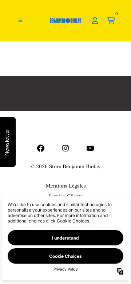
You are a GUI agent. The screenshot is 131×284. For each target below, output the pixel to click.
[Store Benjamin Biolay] (65, 20)
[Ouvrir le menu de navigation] (20, 20)
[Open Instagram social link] (65, 148)
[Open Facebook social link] (41, 148)
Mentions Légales (65, 186)
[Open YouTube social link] (90, 148)
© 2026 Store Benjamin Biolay (65, 167)
